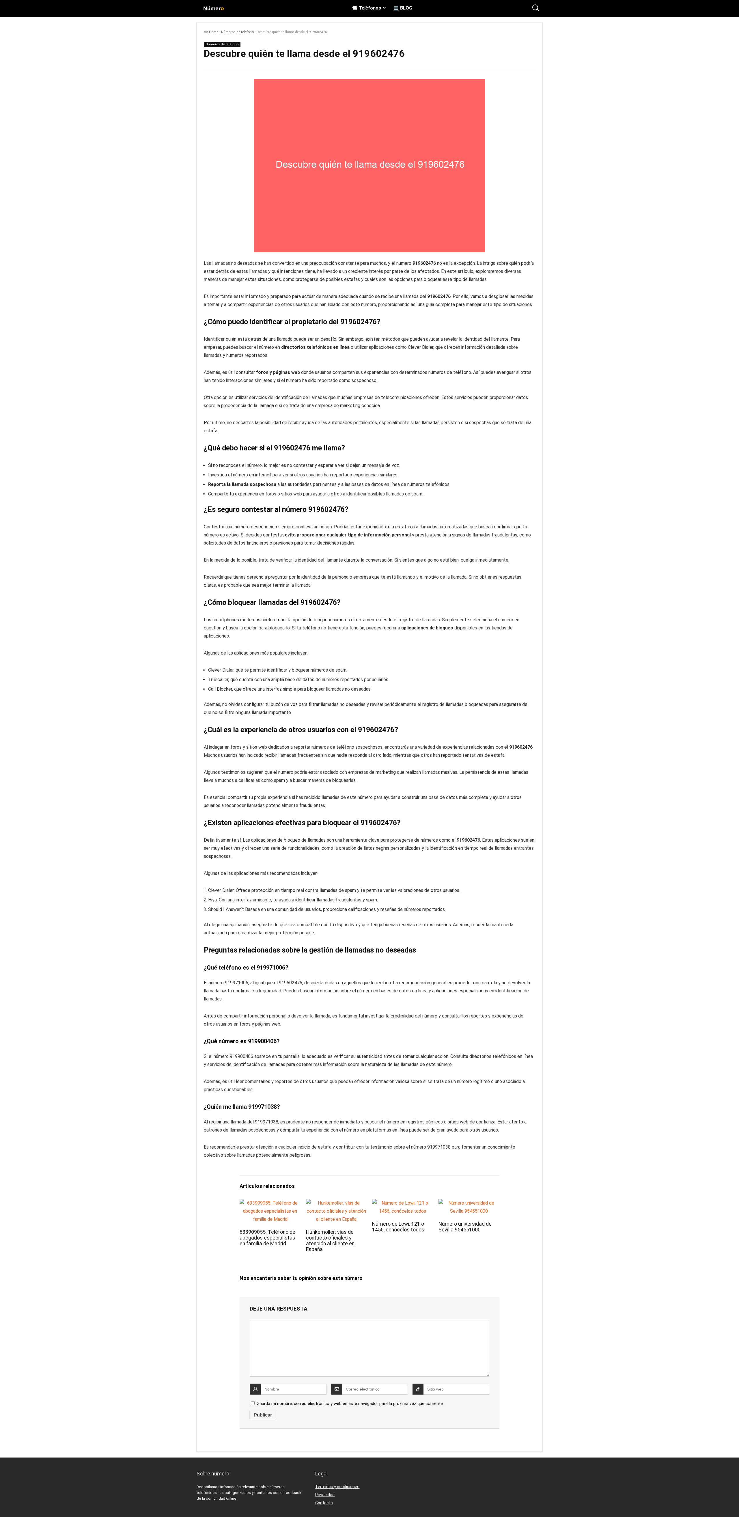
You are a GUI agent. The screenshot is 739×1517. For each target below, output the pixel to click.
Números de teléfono (237, 32)
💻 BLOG (402, 8)
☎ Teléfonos (366, 8)
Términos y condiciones (337, 1486)
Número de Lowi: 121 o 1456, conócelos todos (398, 1227)
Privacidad (325, 1494)
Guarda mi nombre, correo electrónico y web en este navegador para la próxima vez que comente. (350, 1403)
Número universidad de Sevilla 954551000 (465, 1227)
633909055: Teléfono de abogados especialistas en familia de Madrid (267, 1237)
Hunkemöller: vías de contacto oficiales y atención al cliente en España (330, 1240)
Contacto (324, 1503)
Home (213, 32)
